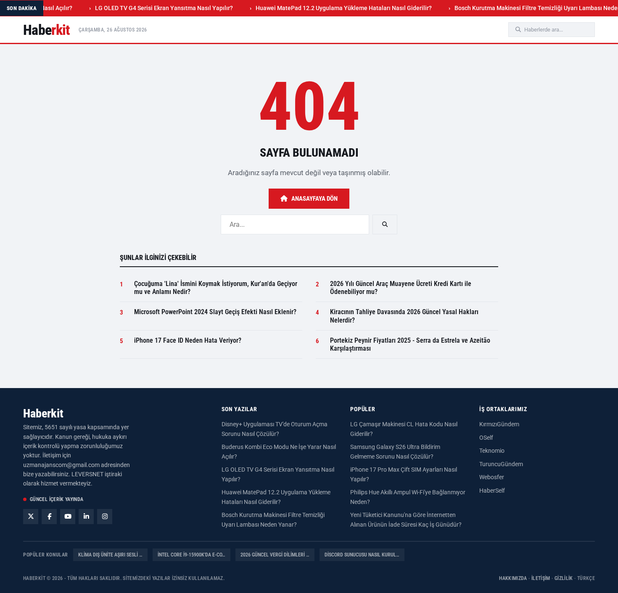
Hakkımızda (513, 578)
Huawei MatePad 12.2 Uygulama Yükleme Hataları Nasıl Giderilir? (334, 8)
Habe (46, 30)
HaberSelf (492, 490)
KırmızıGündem (499, 424)
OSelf (486, 437)
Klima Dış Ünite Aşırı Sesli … (110, 555)
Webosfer (491, 477)
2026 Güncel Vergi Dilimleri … (274, 555)
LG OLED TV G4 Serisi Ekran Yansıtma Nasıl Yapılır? (154, 8)
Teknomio (491, 450)
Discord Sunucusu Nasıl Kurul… (362, 555)
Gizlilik (564, 578)
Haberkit (43, 413)
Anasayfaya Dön (314, 198)
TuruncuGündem (501, 464)
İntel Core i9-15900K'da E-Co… (191, 555)
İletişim (540, 578)
